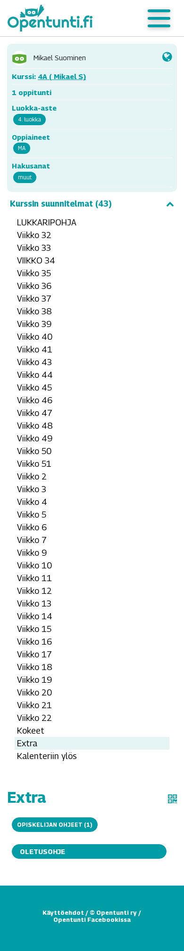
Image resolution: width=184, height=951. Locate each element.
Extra (27, 743)
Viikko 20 (34, 692)
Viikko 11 (34, 578)
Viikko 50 (34, 451)
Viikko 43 (34, 362)
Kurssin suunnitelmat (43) (61, 203)
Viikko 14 (34, 616)
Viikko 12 (34, 591)
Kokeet (30, 730)
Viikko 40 (34, 337)
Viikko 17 (34, 654)
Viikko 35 (34, 273)
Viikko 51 (34, 464)
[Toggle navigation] (159, 18)
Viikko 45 (34, 387)
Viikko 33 (34, 248)
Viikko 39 (34, 324)
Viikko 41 (34, 349)
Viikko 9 (32, 553)
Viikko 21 (34, 705)
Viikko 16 (34, 642)
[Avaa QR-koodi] (172, 799)
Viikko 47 (34, 413)
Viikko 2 (32, 476)
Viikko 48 (35, 426)
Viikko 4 (32, 502)
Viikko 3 (31, 489)
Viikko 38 (34, 311)
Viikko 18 (34, 667)
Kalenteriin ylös (47, 756)
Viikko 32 (34, 235)
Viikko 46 (34, 400)
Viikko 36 (34, 286)
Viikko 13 (34, 603)
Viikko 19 (34, 680)
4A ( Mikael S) (62, 76)
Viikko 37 (34, 299)
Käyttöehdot (63, 912)
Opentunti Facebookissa (92, 919)
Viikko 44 (35, 375)
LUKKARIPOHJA (46, 222)
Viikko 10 (34, 565)
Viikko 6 (32, 527)
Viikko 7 (32, 540)
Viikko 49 (34, 438)
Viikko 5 (31, 514)
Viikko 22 (34, 718)
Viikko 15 (34, 629)
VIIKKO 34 (36, 260)
